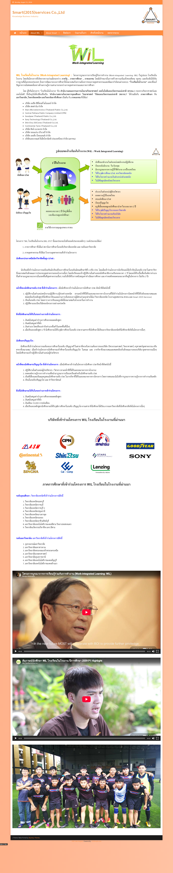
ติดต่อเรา (67, 32)
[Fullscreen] (157, 651)
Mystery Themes (34, 865)
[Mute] (153, 651)
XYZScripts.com (96, 869)
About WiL (35, 32)
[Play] (15, 651)
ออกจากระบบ (113, 32)
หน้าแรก (23, 32)
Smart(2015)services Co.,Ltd (38, 12)
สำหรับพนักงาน (97, 32)
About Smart (51, 32)
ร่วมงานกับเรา (80, 32)
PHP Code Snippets (77, 869)
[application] (86, 612)
